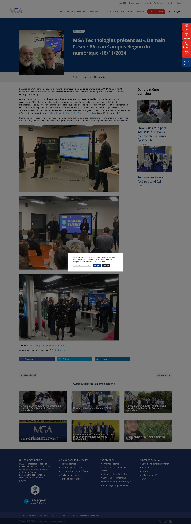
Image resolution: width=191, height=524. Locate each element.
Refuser (106, 266)
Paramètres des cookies (82, 266)
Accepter (97, 266)
